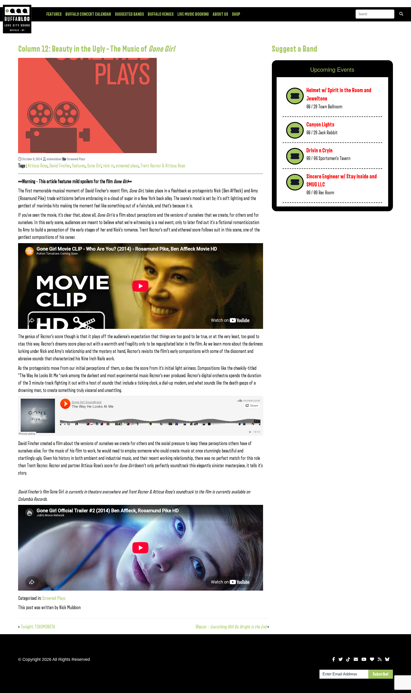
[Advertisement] (332, 252)
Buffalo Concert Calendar (88, 14)
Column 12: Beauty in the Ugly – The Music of (96, 49)
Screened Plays (75, 159)
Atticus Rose (38, 165)
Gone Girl (94, 165)
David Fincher (59, 165)
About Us (220, 14)
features (78, 165)
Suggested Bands (129, 14)
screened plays (127, 165)
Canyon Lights (320, 125)
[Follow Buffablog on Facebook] (333, 659)
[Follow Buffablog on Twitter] (340, 659)
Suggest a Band (294, 49)
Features (54, 14)
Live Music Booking (193, 14)
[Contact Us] (356, 659)
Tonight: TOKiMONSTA (38, 626)
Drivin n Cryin (319, 151)
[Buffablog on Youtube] (364, 659)
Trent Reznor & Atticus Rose (162, 165)
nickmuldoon (54, 159)
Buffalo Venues (161, 14)
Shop (236, 14)
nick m (108, 165)
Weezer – (231, 626)
